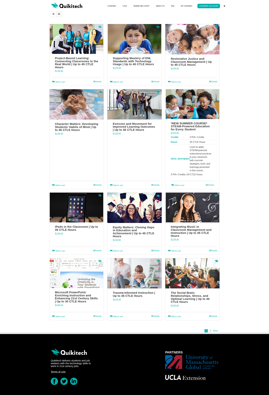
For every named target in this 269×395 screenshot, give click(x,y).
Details (99, 81)
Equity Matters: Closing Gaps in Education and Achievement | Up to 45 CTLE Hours (133, 232)
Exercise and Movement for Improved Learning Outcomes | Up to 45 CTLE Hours (134, 126)
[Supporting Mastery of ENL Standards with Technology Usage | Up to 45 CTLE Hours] (134, 39)
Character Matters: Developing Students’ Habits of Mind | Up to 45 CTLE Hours (76, 126)
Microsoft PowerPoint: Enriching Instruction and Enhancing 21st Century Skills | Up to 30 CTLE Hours (76, 297)
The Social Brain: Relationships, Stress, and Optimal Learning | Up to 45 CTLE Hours (190, 297)
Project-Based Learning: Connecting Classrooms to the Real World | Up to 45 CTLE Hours (76, 63)
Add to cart (60, 82)
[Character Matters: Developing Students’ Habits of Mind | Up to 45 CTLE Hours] (76, 104)
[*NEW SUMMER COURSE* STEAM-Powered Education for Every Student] (192, 104)
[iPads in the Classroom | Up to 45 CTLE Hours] (76, 207)
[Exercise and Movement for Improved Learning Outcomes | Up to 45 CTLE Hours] (134, 104)
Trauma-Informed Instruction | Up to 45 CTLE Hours (134, 294)
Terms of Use (58, 371)
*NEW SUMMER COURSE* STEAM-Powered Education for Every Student (190, 126)
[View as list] (59, 14)
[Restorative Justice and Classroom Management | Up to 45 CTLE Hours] (192, 39)
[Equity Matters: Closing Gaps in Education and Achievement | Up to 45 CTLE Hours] (134, 208)
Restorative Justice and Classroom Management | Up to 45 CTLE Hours (191, 61)
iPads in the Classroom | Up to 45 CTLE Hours (76, 228)
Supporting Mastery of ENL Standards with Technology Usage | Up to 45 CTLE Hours (133, 61)
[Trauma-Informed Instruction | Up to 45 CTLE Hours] (134, 273)
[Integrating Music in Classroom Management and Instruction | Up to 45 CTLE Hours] (192, 207)
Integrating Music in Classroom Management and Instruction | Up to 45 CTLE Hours (191, 231)
